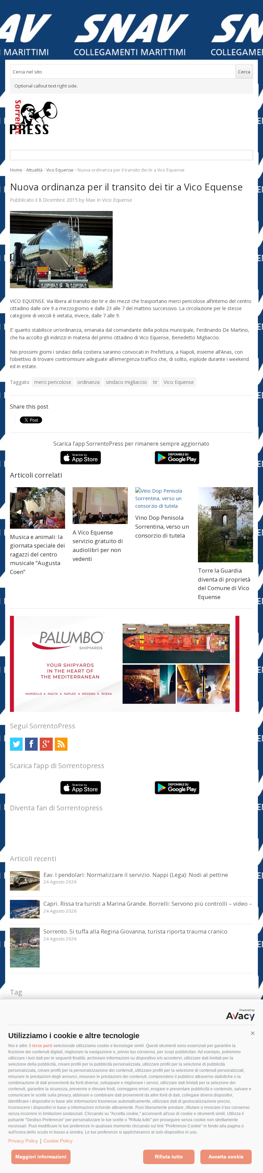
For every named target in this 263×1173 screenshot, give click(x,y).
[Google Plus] (46, 744)
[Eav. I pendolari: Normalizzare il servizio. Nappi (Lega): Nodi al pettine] (25, 888)
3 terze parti (40, 1045)
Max (91, 199)
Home (16, 170)
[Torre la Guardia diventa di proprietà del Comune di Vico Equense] (225, 524)
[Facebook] (31, 744)
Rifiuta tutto (169, 1156)
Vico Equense (60, 170)
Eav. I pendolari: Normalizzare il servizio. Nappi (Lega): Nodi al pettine (135, 875)
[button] (253, 1033)
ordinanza (88, 382)
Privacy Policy (23, 1140)
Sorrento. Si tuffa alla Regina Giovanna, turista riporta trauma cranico (135, 931)
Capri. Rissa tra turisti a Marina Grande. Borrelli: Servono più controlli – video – (147, 903)
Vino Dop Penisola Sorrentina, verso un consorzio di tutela (162, 526)
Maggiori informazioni (40, 1156)
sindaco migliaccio (126, 382)
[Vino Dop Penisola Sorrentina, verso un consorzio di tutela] (162, 498)
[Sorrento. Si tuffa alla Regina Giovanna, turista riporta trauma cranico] (25, 965)
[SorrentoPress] (131, 117)
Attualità (34, 170)
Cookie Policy (58, 1140)
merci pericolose (52, 382)
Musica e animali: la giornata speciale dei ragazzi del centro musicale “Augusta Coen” (37, 554)
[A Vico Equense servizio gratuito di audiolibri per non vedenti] (100, 505)
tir (155, 382)
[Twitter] (16, 744)
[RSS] (61, 744)
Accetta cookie (226, 1156)
